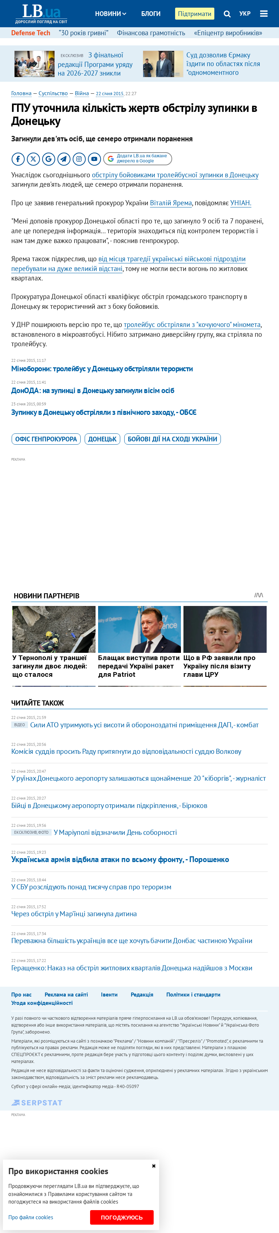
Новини (108, 13)
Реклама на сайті (66, 994)
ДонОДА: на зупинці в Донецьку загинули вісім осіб (92, 390)
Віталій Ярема (171, 202)
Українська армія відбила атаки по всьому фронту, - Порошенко (120, 859)
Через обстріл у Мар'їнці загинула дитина (74, 913)
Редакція (142, 994)
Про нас (21, 994)
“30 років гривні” (83, 32)
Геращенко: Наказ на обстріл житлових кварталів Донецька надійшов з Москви (131, 968)
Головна (21, 93)
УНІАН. (240, 202)
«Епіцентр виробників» (228, 32)
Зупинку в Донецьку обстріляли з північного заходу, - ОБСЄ (104, 412)
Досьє (146, 41)
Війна (82, 93)
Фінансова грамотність (151, 32)
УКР (245, 13)
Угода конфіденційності (42, 1002)
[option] (75, 63)
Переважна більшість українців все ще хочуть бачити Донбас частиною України (131, 940)
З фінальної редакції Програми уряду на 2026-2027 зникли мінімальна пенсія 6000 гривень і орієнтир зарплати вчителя (95, 77)
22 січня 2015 (110, 93)
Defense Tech (30, 32)
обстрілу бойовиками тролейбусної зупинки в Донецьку (175, 174)
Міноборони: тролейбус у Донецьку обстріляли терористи (102, 368)
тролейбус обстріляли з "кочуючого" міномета (192, 324)
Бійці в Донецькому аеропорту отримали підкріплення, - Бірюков (109, 805)
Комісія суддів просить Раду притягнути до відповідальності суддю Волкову (126, 751)
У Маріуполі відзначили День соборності (95, 832)
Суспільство (53, 93)
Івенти (109, 994)
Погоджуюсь (122, 1217)
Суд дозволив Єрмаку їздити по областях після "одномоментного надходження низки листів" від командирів (223, 72)
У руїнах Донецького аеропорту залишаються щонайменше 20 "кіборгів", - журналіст (138, 778)
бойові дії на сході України (172, 439)
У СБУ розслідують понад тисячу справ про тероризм (91, 887)
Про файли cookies (30, 1217)
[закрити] (153, 1166)
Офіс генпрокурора (46, 439)
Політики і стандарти (193, 994)
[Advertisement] (139, 514)
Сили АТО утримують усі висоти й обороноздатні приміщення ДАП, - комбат (136, 724)
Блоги (151, 13)
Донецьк (102, 439)
